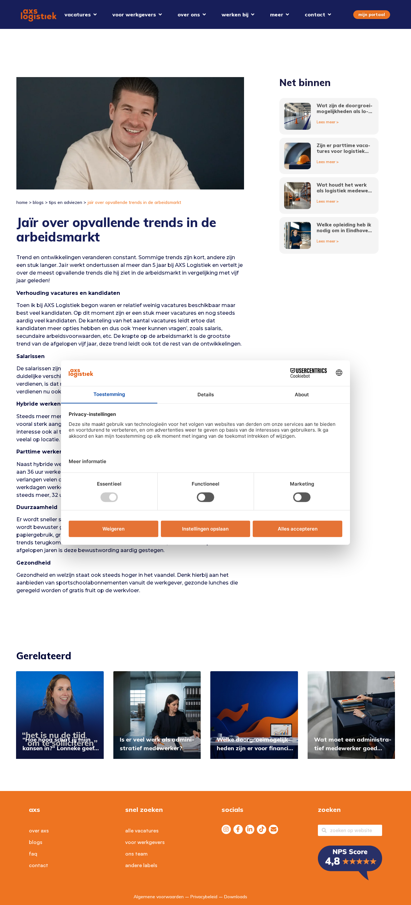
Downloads (235, 897)
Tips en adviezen (65, 202)
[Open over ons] (204, 14)
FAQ (33, 853)
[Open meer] (287, 14)
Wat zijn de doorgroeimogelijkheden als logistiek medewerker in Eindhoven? (344, 114)
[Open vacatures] (95, 14)
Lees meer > (328, 121)
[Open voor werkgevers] (160, 14)
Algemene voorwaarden (159, 897)
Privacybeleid (203, 897)
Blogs (38, 202)
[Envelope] (273, 829)
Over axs (39, 830)
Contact (38, 865)
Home (22, 202)
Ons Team (136, 853)
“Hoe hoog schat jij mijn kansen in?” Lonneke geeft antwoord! (59, 748)
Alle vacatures (142, 830)
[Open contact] (329, 14)
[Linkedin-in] (250, 829)
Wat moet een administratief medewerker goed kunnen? (352, 748)
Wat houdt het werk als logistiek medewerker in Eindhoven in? (344, 190)
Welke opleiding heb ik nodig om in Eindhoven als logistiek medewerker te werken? (344, 233)
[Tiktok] (261, 829)
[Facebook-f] (238, 829)
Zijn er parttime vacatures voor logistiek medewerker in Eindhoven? (343, 154)
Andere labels (141, 865)
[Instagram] (226, 829)
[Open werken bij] (252, 14)
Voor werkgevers (145, 842)
